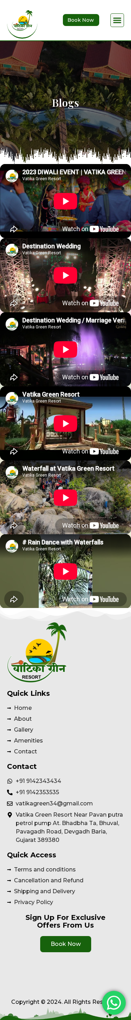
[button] (117, 20)
